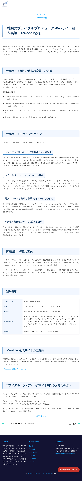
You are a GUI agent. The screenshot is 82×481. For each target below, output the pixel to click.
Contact (32, 461)
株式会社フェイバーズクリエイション (40, 473)
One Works (33, 452)
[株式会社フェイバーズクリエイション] (5, 5)
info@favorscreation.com (65, 454)
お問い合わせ (41, 416)
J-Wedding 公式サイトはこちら (14, 369)
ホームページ (41, 14)
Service (31, 446)
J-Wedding (41, 17)
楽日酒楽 (72, 424)
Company (32, 458)
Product (32, 449)
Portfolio (32, 455)
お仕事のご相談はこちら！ (68, 470)
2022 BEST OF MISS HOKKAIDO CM (20, 424)
